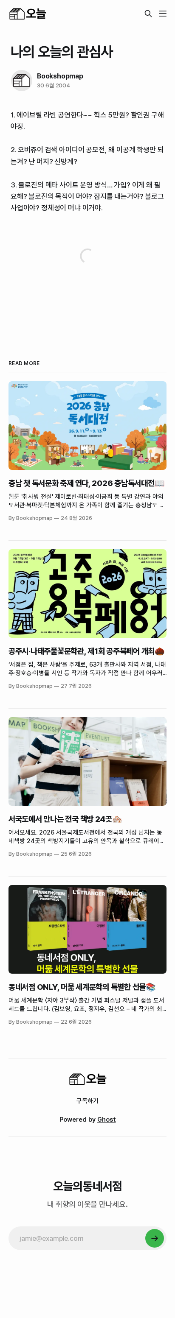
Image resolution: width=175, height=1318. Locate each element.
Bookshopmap (60, 76)
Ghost (106, 1119)
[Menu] (162, 13)
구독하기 (87, 1101)
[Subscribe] (154, 1238)
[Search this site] (148, 13)
